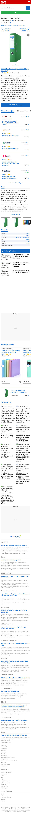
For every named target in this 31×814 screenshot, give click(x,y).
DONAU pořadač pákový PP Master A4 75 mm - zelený (10, 149)
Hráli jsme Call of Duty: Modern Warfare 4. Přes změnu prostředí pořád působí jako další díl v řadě (15, 728)
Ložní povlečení (4, 786)
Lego (2, 777)
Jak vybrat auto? (4, 766)
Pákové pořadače (5, 23)
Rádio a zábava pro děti (6, 797)
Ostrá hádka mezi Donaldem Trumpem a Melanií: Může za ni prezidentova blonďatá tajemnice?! (14, 584)
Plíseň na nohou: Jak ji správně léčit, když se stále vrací (13, 714)
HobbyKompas (4, 759)
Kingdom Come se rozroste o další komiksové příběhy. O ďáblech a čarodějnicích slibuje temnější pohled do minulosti (23, 478)
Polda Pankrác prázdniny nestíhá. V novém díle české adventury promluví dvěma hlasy (23, 418)
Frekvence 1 (3, 799)
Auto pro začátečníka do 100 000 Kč (9, 760)
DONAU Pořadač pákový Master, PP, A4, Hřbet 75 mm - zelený (10, 122)
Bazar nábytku (4, 788)
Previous (2, 366)
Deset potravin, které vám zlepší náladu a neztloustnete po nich (15, 709)
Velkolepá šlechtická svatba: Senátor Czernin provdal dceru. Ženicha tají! (14, 551)
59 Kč (26, 178)
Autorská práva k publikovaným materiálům (12, 808)
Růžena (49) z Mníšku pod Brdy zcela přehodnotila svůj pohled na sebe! (15, 600)
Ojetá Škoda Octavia (5, 764)
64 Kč (26, 150)
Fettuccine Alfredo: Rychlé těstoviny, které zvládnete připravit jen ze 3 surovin (15, 667)
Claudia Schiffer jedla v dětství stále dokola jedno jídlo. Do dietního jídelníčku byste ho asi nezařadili (14, 670)
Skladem (27, 144)
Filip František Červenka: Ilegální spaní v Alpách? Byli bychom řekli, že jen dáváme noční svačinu (14, 682)
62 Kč (26, 165)
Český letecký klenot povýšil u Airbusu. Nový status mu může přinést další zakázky (14, 654)
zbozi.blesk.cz (4, 755)
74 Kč (26, 124)
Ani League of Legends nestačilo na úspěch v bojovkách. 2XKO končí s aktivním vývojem (23, 437)
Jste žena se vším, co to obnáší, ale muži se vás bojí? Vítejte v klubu (14, 603)
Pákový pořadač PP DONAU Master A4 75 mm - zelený (10, 136)
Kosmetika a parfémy (5, 781)
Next (28, 366)
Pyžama (2, 779)
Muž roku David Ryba (5, 740)
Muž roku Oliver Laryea (6, 742)
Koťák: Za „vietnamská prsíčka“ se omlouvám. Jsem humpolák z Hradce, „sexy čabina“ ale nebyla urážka (15, 548)
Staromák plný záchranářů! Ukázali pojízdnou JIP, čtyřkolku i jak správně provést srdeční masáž (15, 587)
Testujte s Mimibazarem (6, 772)
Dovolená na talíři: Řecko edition (8, 698)
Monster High (4, 774)
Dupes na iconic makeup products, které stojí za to (12, 696)
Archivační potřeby (18, 20)
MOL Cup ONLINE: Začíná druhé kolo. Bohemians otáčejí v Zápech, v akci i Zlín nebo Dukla (14, 563)
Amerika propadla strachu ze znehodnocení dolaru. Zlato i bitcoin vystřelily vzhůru (15, 651)
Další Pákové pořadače (7, 348)
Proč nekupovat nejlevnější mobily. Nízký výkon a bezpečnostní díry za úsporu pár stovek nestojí (7, 499)
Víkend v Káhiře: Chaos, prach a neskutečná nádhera (12, 685)
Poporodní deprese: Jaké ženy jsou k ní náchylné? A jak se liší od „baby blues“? (15, 711)
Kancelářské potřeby (6, 20)
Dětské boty (3, 784)
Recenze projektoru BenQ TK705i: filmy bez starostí (21, 271)
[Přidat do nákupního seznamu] (28, 35)
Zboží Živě (3, 750)
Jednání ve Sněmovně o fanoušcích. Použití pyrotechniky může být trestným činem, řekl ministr (15, 569)
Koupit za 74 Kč (15, 105)
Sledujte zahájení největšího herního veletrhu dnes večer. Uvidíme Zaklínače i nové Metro (13, 725)
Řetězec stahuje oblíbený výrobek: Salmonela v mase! (13, 553)
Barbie (2, 775)
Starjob (2, 794)
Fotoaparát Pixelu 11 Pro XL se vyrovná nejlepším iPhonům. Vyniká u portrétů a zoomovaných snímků (23, 457)
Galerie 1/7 (15, 65)
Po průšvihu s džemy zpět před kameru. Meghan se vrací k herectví (14, 581)
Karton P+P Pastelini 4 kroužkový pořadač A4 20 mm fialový (11, 351)
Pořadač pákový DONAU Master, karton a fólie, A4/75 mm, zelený (10, 163)
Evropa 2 (3, 801)
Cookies (14, 811)
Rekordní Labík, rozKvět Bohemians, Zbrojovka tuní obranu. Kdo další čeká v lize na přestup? (15, 738)
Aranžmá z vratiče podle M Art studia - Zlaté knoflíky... (13, 598)
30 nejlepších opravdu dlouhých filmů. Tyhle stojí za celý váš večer (7, 475)
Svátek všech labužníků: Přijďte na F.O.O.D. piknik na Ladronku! (15, 665)
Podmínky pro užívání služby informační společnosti (15, 809)
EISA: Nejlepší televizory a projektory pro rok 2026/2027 (21, 264)
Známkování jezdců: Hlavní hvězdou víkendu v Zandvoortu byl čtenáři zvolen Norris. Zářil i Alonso (15, 618)
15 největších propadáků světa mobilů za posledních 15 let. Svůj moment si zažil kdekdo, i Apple (15, 636)
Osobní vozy (3, 752)
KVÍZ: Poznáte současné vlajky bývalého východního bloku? (14, 680)
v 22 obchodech (6, 383)
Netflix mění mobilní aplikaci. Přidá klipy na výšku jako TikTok (14, 631)
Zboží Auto (3, 762)
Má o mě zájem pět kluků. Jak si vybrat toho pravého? (13, 722)
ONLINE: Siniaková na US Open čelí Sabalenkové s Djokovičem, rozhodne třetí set (15, 566)
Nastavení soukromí (21, 811)
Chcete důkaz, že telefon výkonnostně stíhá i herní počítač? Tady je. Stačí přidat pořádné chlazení (8, 418)
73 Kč (26, 137)
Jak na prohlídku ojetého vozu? (8, 757)
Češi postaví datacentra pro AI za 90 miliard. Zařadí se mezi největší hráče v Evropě (14, 633)
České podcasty (4, 795)
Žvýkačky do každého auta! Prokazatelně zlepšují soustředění (14, 620)
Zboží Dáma (3, 753)
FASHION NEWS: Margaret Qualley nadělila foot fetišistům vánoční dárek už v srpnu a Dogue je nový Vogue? (14, 694)
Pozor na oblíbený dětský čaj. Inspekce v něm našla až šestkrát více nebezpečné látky (15, 648)
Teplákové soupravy (5, 782)
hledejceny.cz (4, 748)
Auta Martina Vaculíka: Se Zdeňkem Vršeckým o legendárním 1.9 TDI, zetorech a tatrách (15, 615)
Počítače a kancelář (14, 18)
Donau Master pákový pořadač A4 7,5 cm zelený (15, 70)
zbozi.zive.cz (4, 18)
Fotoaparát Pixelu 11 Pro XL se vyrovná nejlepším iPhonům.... (21, 256)
